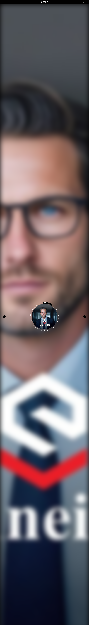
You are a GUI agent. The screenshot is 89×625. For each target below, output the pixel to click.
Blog (21, 2)
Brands (10, 2)
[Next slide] (84, 316)
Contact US (75, 2)
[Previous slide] (4, 316)
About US (16, 2)
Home (6, 2)
